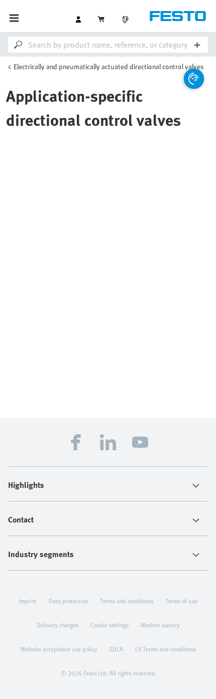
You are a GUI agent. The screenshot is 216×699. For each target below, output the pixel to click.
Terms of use (181, 600)
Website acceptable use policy (59, 648)
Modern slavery (160, 624)
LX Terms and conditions (165, 648)
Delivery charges (57, 624)
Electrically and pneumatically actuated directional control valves (108, 66)
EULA (116, 648)
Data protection (68, 600)
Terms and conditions (126, 600)
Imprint (28, 600)
